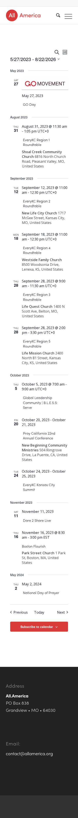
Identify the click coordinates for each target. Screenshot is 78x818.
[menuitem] (56, 15)
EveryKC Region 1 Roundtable (36, 142)
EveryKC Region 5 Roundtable (36, 343)
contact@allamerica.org (29, 753)
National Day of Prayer (41, 592)
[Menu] (66, 15)
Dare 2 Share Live (37, 520)
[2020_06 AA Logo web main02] (32, 15)
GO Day (29, 104)
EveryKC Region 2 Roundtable (36, 203)
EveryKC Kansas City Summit (39, 487)
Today (39, 612)
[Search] (56, 15)
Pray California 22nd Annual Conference (39, 435)
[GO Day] (45, 84)
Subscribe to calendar (36, 626)
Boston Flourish (34, 546)
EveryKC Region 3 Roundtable (36, 297)
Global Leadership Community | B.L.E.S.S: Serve (40, 402)
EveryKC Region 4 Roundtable (36, 250)
